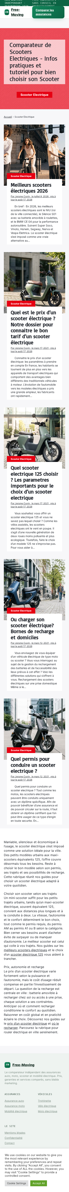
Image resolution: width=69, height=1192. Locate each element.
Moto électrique (47, 1111)
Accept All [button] (39, 1183)
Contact (10, 1143)
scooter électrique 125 (27, 954)
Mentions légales (15, 1132)
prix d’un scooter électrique (27, 1023)
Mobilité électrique (16, 1111)
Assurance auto (14, 1100)
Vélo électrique (47, 1105)
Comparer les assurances (45, 12)
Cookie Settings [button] (16, 1183)
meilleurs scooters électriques (25, 950)
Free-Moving (14, 12)
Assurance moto (15, 1105)
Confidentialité (13, 1137)
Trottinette (44, 1100)
